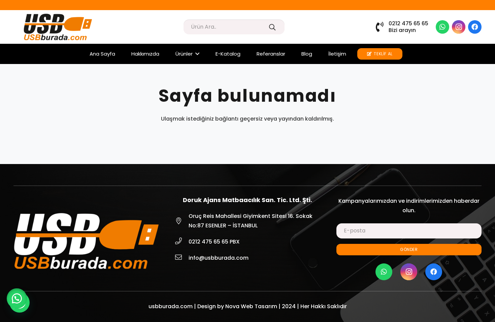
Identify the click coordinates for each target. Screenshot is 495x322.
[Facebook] (475, 27)
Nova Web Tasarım (251, 306)
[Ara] (272, 27)
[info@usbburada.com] (182, 258)
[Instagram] (458, 27)
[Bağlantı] (58, 26)
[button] (17, 298)
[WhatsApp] (442, 27)
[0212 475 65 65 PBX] (182, 242)
